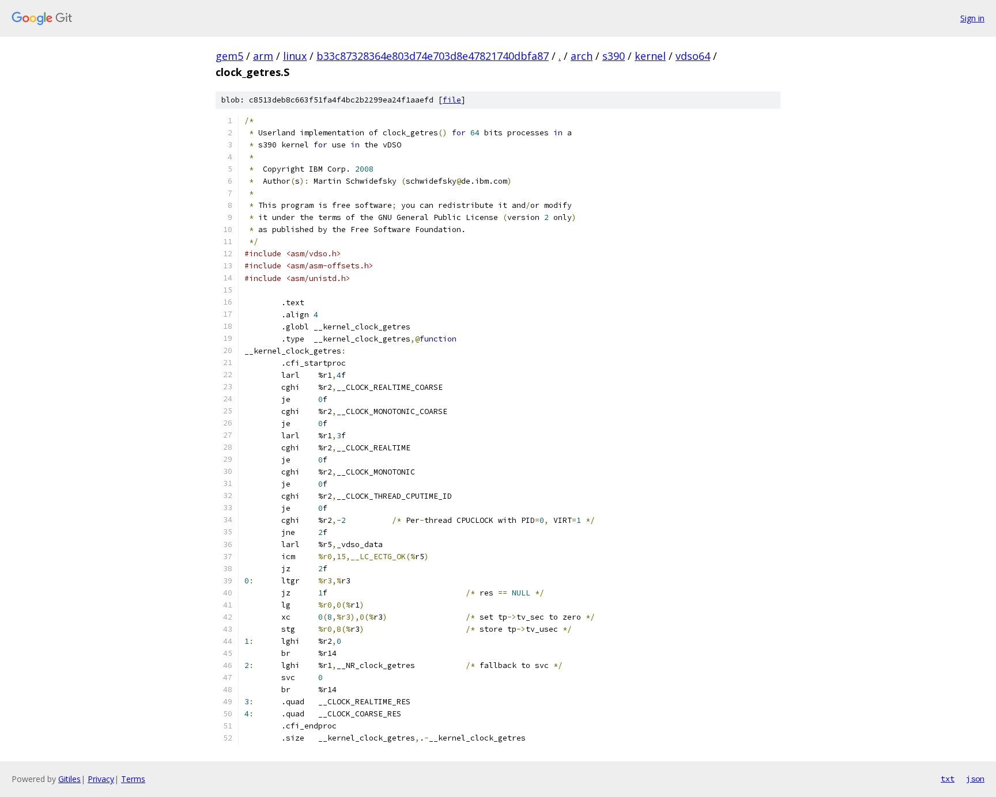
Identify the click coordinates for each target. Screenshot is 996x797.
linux (295, 56)
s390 (613, 56)
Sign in (972, 18)
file (452, 100)
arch (582, 56)
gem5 (229, 56)
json (975, 778)
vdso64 (693, 56)
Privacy (101, 778)
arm (263, 56)
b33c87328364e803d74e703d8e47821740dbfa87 (432, 56)
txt (947, 778)
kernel (650, 56)
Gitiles (69, 778)
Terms (133, 778)
